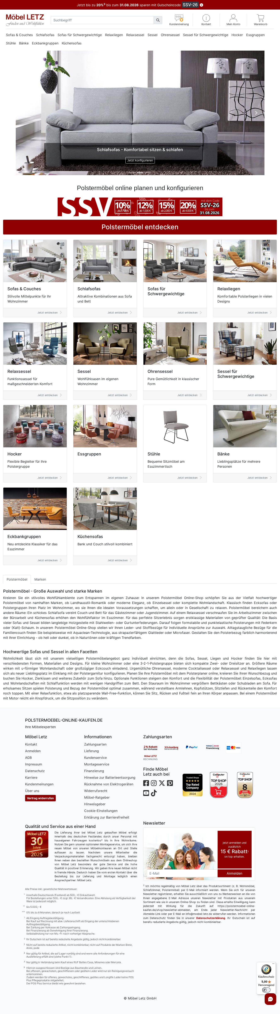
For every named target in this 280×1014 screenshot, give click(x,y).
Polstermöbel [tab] (17, 455)
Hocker (237, 35)
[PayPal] (195, 623)
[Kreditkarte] (236, 623)
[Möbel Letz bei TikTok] (154, 669)
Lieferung (91, 626)
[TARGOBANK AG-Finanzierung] (215, 623)
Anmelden (33, 626)
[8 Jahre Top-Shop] (245, 660)
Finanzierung (94, 646)
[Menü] (273, 964)
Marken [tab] (40, 455)
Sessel (153, 35)
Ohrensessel (170, 35)
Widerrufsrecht (95, 666)
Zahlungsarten (95, 620)
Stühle (11, 43)
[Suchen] (158, 20)
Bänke (24, 43)
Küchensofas (71, 43)
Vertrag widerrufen (40, 673)
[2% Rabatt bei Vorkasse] (153, 623)
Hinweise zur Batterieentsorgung (109, 653)
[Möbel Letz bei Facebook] (146, 659)
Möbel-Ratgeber (97, 673)
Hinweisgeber (94, 679)
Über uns (32, 666)
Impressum (33, 640)
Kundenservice (95, 633)
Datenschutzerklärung (210, 793)
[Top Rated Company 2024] (193, 660)
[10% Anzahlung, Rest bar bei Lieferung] (174, 623)
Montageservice (96, 640)
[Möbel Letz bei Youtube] (146, 669)
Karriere (31, 653)
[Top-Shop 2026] (219, 660)
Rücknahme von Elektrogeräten (108, 660)
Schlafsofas (45, 35)
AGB (28, 633)
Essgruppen (255, 35)
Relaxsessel (135, 35)
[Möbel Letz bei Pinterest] (170, 659)
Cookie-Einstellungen (101, 686)
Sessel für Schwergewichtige (205, 35)
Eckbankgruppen (45, 43)
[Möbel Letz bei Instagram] (154, 659)
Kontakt (31, 620)
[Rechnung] (153, 632)
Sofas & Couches (19, 35)
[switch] (266, 989)
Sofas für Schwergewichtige (80, 35)
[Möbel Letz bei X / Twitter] (162, 659)
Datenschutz (35, 646)
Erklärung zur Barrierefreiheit (106, 693)
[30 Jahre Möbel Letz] (36, 719)
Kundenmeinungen (39, 660)
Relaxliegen (114, 35)
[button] (206, 20)
